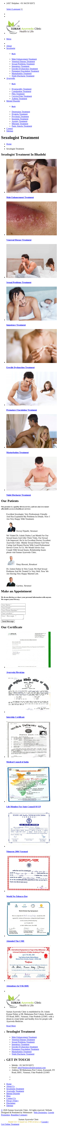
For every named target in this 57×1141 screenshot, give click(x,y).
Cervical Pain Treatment (22, 96)
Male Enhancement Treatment (24, 59)
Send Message (8, 621)
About (9, 46)
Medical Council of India (17, 762)
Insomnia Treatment (20, 119)
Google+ (45, 1122)
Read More (11, 1026)
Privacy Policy (12, 1101)
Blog (8, 1096)
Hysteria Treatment (20, 114)
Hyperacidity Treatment (21, 89)
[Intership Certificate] (28, 712)
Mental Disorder (13, 101)
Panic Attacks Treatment (22, 126)
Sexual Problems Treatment (23, 64)
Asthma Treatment (19, 98)
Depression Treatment (21, 112)
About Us (10, 1086)
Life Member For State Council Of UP (23, 807)
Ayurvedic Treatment (15, 1091)
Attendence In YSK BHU (17, 986)
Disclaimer (10, 1103)
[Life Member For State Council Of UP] (28, 801)
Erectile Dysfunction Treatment (25, 69)
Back (14, 54)
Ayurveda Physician (15, 672)
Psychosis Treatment (20, 116)
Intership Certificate (15, 717)
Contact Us (11, 1098)
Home (9, 144)
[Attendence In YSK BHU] (28, 980)
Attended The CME (15, 941)
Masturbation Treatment (22, 73)
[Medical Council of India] (28, 757)
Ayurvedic (10, 78)
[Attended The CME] (28, 936)
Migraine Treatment (20, 124)
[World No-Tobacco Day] (28, 891)
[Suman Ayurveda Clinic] (24, 32)
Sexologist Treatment (15, 1089)
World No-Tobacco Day (17, 896)
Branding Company (19, 1115)
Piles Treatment (18, 94)
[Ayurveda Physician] (28, 667)
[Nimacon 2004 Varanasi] (28, 846)
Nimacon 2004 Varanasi (17, 851)
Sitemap (9, 131)
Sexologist (10, 48)
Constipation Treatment (21, 91)
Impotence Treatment (20, 66)
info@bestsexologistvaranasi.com (32, 1068)
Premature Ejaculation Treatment (25, 71)
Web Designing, (40, 1112)
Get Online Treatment (10, 1124)
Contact (9, 128)
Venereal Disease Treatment (23, 61)
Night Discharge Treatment (23, 76)
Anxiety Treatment (19, 121)
